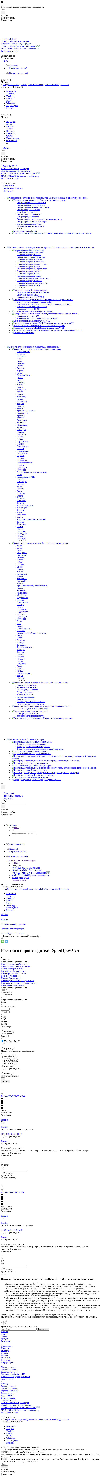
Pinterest (9, 108)
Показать (5, 1082)
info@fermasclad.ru (11, 84)
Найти (4, 1467)
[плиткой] (2, 990)
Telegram (10, 94)
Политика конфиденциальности (15, 1376)
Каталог (4, 1332)
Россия (4, 1141)
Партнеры (5, 1360)
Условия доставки (9, 1369)
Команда (5, 1350)
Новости (5, 1348)
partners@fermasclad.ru (30, 84)
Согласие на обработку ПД (13, 1374)
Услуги (4, 1336)
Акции (4, 1334)
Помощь (5, 1384)
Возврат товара (8, 1398)
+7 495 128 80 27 (9, 39)
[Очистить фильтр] (3, 1078)
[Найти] (3, 12)
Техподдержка (7, 1379)
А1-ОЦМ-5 (6, 1230)
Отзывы (4, 1353)
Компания (5, 1341)
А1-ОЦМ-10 (17, 1230)
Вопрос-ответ (7, 1393)
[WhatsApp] (2, 941)
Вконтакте (11, 91)
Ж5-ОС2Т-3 (6, 1134)
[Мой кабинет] (2, 790)
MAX (8, 101)
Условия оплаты (8, 1367)
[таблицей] (6, 990)
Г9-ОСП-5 (17, 1134)
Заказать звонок (19, 880)
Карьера (4, 1355)
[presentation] (2, 1274)
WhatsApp (10, 103)
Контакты (5, 1358)
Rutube (9, 98)
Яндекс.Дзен (12, 105)
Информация (7, 1362)
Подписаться (42, 1329)
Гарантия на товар (9, 1372)
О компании (6, 1346)
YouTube (10, 96)
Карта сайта (6, 1395)
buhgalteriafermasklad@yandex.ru (54, 84)
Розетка (4, 1120)
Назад (16, 827)
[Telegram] (6, 941)
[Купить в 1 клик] (2, 1091)
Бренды (4, 1339)
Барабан (4, 1127)
